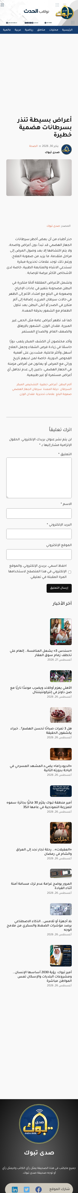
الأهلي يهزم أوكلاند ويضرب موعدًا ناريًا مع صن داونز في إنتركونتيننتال (41, 690)
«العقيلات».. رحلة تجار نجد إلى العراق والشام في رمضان (44, 852)
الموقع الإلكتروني (59, 545)
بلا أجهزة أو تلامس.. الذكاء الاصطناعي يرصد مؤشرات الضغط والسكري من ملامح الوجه (39, 926)
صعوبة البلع (64, 394)
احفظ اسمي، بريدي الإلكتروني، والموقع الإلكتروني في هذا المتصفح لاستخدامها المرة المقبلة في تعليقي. (37, 571)
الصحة (33, 146)
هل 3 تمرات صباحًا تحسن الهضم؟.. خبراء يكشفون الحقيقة (41, 731)
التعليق (65, 454)
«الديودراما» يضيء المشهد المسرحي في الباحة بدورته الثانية (41, 769)
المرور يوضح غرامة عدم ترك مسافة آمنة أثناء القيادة (41, 886)
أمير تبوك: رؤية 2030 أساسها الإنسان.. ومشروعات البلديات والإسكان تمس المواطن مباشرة (42, 977)
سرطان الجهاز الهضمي (27, 389)
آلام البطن (65, 384)
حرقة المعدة (51, 389)
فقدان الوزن (27, 394)
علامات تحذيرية (45, 394)
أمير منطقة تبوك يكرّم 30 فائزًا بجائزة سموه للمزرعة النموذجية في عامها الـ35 (39, 805)
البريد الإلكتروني (59, 525)
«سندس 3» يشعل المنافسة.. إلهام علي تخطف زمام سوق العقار (41, 653)
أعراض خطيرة (48, 384)
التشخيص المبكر (27, 384)
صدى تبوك (53, 226)
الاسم (66, 504)
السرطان (66, 389)
